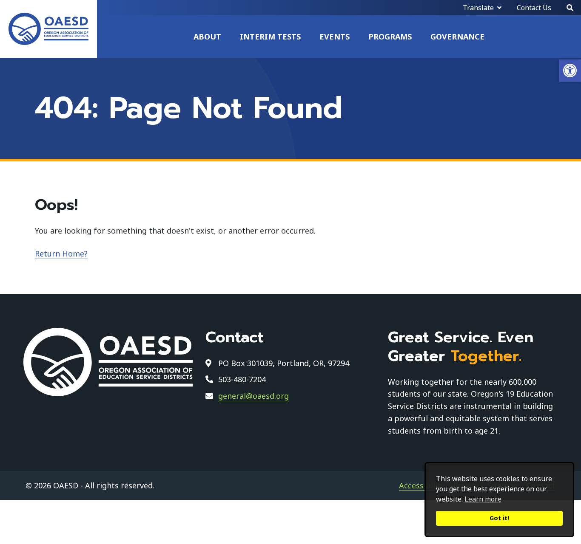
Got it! (499, 518)
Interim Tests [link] (270, 36)
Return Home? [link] (61, 253)
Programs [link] (390, 36)
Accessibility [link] (421, 485)
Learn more (482, 499)
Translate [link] (478, 7)
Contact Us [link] (534, 7)
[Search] (570, 7)
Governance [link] (457, 36)
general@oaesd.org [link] (253, 396)
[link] (570, 70)
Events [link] (334, 36)
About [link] (207, 36)
